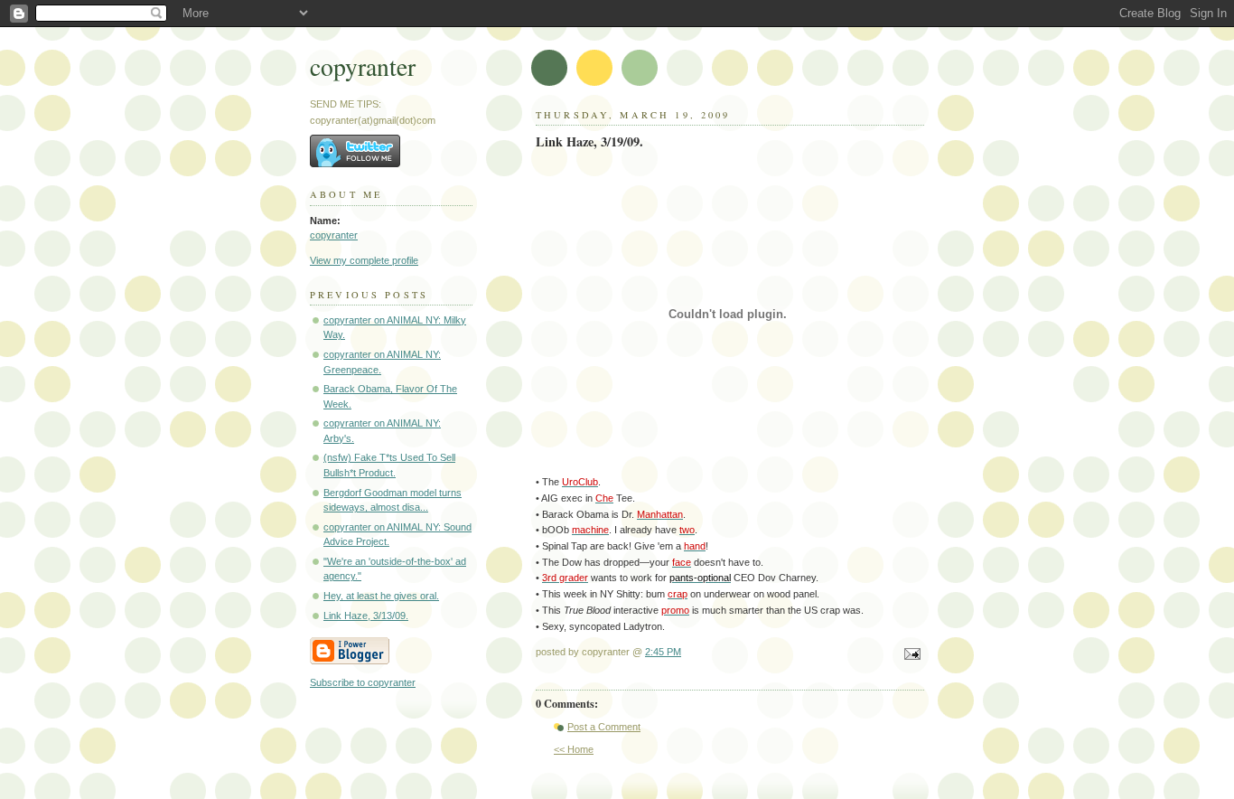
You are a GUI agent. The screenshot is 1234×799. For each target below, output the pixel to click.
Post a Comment (603, 726)
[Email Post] (909, 655)
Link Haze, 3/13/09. (365, 615)
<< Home (574, 749)
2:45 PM (663, 651)
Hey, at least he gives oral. (381, 595)
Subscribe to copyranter (363, 682)
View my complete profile (364, 260)
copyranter (363, 66)
